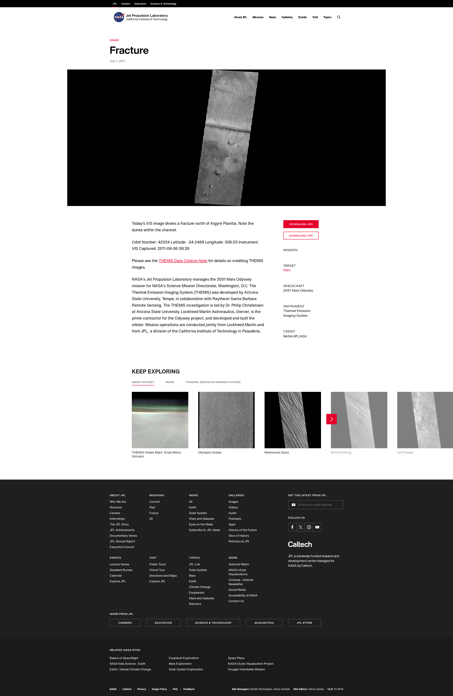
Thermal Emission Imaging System (212, 382)
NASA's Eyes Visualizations (238, 572)
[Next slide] (331, 419)
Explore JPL (118, 581)
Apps (232, 524)
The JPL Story (119, 524)
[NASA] (119, 17)
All (151, 519)
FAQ (175, 689)
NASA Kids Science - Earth (128, 664)
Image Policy (159, 689)
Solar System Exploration (186, 669)
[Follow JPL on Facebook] (292, 527)
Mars (287, 270)
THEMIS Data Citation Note (183, 260)
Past (152, 507)
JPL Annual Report (122, 541)
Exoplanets (196, 592)
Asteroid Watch (239, 564)
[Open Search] (338, 17)
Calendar (116, 575)
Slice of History (239, 535)
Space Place (236, 658)
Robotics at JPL (239, 541)
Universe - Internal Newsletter (241, 582)
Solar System (198, 513)
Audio (233, 513)
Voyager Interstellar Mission (246, 669)
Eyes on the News (201, 524)
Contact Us (236, 601)
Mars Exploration (180, 664)
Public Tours (157, 564)
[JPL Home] (147, 17)
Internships (117, 519)
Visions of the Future (243, 530)
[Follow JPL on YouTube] (317, 527)
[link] (226, 137)
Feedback (189, 689)
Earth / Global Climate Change (130, 669)
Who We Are (118, 502)
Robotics (195, 604)
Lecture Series (119, 564)
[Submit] (292, 505)
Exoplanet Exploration (184, 658)
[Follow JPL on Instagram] (309, 527)
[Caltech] (300, 544)
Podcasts (235, 519)
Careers (115, 513)
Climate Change (200, 587)
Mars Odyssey (143, 382)
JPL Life (194, 564)
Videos (233, 507)
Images (233, 502)
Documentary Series (123, 535)
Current (154, 502)
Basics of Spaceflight (124, 658)
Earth (192, 507)
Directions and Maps (163, 575)
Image (114, 40)
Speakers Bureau (121, 570)
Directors (116, 507)
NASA (113, 689)
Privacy (141, 689)
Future (153, 513)
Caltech (126, 689)
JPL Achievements (122, 530)
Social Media (237, 590)
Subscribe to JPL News (204, 530)
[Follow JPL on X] (300, 527)
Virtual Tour (157, 570)
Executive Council (122, 547)
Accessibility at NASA (243, 595)
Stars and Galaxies (201, 519)
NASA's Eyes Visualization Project (251, 664)
